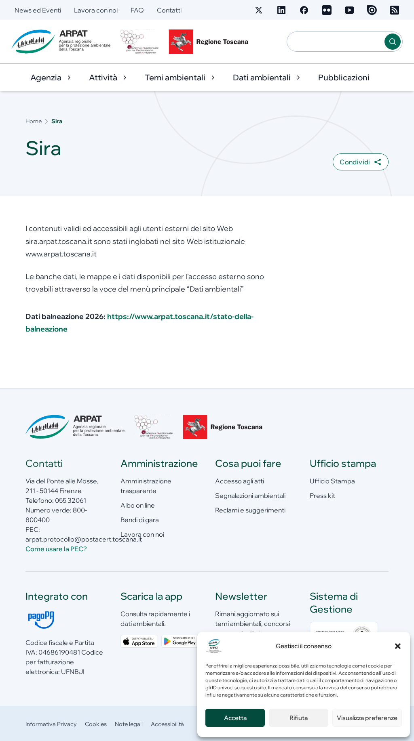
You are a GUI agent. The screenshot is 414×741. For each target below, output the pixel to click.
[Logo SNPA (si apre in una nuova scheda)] (139, 41)
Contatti (169, 10)
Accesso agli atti (239, 481)
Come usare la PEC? (56, 549)
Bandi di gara (139, 520)
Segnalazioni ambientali (250, 495)
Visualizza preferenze (367, 718)
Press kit (322, 495)
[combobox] (336, 42)
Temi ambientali (175, 77)
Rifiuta (298, 718)
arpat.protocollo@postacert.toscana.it (83, 539)
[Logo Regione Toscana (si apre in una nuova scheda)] (210, 41)
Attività (103, 77)
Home (33, 121)
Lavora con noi (96, 10)
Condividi (355, 162)
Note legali (129, 724)
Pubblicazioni (344, 77)
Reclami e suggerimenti (250, 510)
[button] (398, 646)
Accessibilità (167, 724)
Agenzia (45, 77)
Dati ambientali (262, 77)
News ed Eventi (38, 10)
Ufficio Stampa (332, 481)
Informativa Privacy (51, 724)
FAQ (137, 10)
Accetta (235, 718)
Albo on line (137, 505)
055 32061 (70, 500)
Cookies (96, 724)
